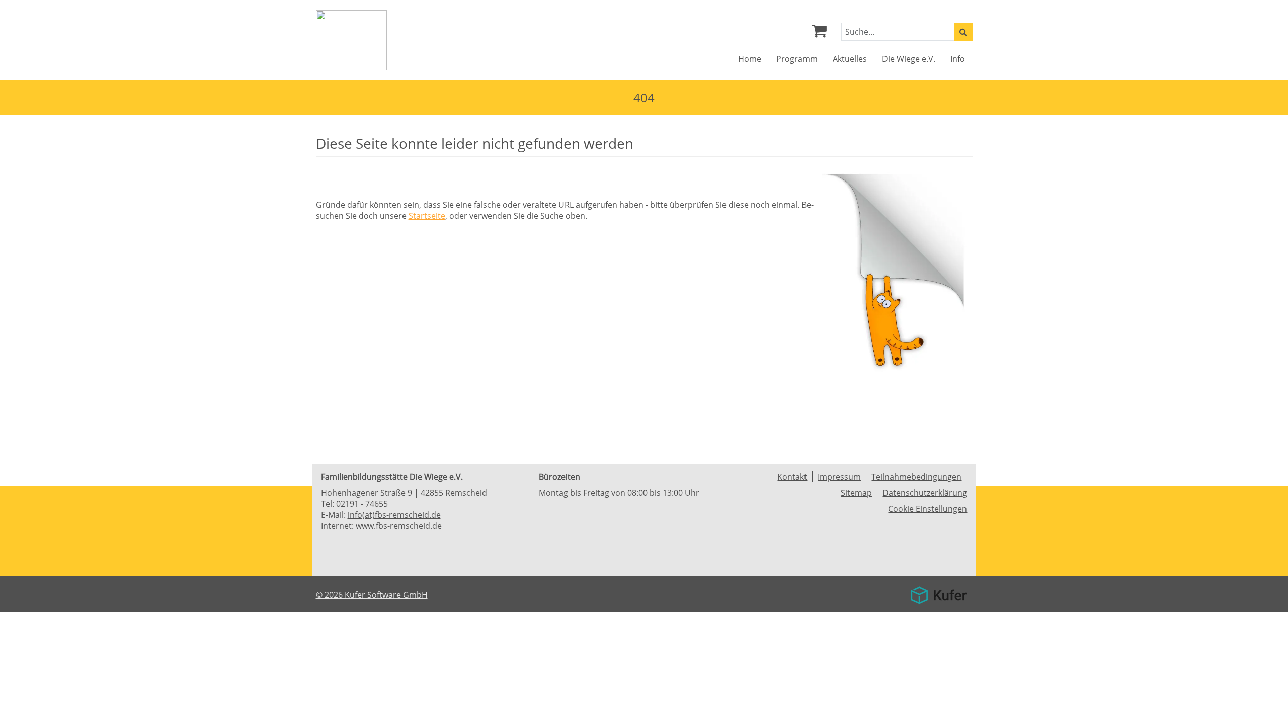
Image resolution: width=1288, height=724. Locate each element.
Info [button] (957, 58)
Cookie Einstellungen (927, 508)
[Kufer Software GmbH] (939, 591)
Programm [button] (797, 58)
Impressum (839, 476)
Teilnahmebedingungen (916, 476)
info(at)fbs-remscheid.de (394, 514)
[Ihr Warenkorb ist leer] (819, 33)
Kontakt (792, 476)
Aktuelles (850, 58)
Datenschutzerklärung (924, 492)
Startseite (427, 215)
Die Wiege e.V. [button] (908, 58)
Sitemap (856, 492)
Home (749, 58)
